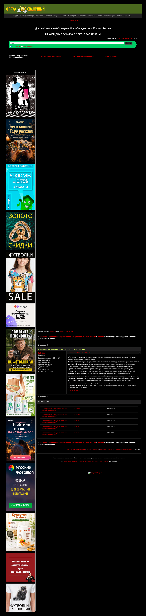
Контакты (127, 16)
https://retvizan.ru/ (74, 390)
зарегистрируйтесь (66, 331)
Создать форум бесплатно (110, 449)
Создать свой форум (100, 461)
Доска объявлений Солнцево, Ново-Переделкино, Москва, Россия (68, 337)
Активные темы (72, 20)
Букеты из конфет (68, 16)
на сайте (16, 47)
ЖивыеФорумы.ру (127, 449)
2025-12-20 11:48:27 (84, 353)
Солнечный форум (85, 461)
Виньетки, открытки (70, 461)
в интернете (28, 47)
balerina (41, 353)
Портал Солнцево (52, 16)
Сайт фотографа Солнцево (31, 16)
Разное (101, 337)
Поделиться (72, 353)
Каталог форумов (92, 449)
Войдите (53, 331)
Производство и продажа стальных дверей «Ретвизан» (54, 409)
